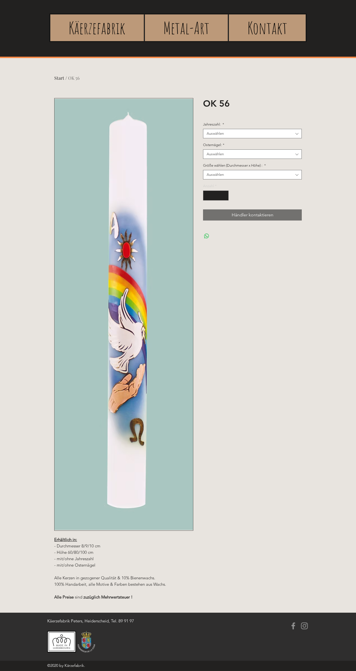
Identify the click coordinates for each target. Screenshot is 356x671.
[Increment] (224, 195)
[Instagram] (304, 625)
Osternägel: (213, 145)
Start (59, 78)
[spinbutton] (216, 195)
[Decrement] (207, 195)
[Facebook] (293, 625)
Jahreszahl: (213, 124)
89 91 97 (126, 621)
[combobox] (252, 133)
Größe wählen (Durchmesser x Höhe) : (234, 165)
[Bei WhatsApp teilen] (206, 236)
